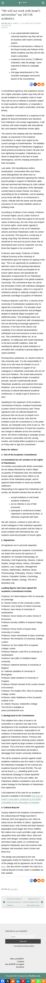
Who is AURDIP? (17, 959)
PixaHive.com (34, 976)
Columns (14, 889)
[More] (42, 84)
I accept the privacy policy (23, 946)
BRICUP (29, 23)
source (4, 27)
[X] (35, 84)
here (16, 771)
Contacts (20, 962)
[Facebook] (31, 84)
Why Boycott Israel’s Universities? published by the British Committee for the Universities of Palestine (22, 799)
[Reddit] (39, 84)
